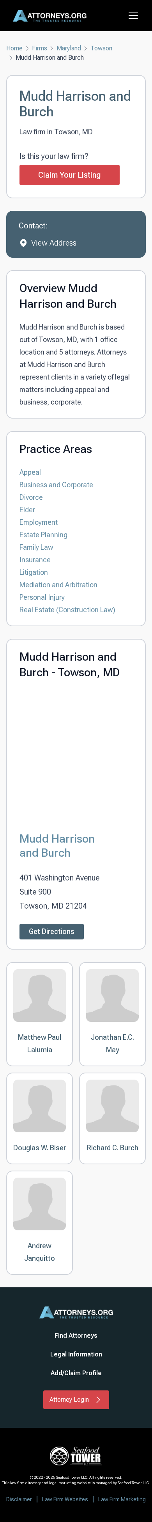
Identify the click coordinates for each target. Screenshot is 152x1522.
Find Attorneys (76, 1335)
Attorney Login (69, 1399)
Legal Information (76, 1354)
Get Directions (51, 931)
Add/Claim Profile (76, 1373)
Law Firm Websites (65, 1499)
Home (14, 48)
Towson (101, 48)
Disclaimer (19, 1499)
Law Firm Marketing (122, 1499)
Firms (39, 48)
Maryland (69, 48)
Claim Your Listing (69, 175)
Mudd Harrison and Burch (57, 845)
